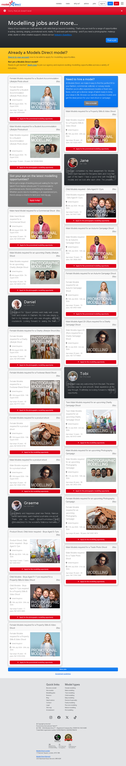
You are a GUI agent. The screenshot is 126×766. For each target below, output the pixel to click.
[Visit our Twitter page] (67, 718)
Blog (47, 698)
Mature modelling (70, 707)
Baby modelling (69, 698)
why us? (77, 3)
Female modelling (70, 688)
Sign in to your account (18, 57)
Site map (49, 707)
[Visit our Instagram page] (51, 718)
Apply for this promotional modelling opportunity (36, 119)
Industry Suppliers (63, 34)
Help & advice (50, 700)
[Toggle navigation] (122, 3)
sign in (102, 3)
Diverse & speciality (71, 700)
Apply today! (35, 200)
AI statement (50, 710)
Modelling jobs (50, 693)
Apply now (32, 65)
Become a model (51, 688)
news (68, 3)
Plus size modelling (71, 705)
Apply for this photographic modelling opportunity (36, 167)
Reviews (48, 695)
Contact (48, 702)
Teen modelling (69, 693)
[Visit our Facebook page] (59, 718)
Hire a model (91, 103)
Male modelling (69, 690)
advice (86, 3)
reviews (59, 3)
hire (110, 3)
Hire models (50, 690)
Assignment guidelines (63, 674)
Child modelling (69, 695)
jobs (94, 3)
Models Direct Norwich (43, 756)
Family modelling (70, 702)
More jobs (63, 669)
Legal (48, 705)
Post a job (111, 40)
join (116, 3)
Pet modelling (69, 710)
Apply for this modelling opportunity (36, 452)
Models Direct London (43, 751)
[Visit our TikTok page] (75, 718)
